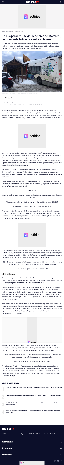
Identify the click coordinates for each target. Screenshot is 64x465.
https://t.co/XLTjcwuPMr (28, 264)
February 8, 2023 (45, 206)
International (7, 31)
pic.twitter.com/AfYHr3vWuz (46, 264)
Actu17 (32, 2)
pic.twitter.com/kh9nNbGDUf (48, 202)
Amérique (19, 31)
